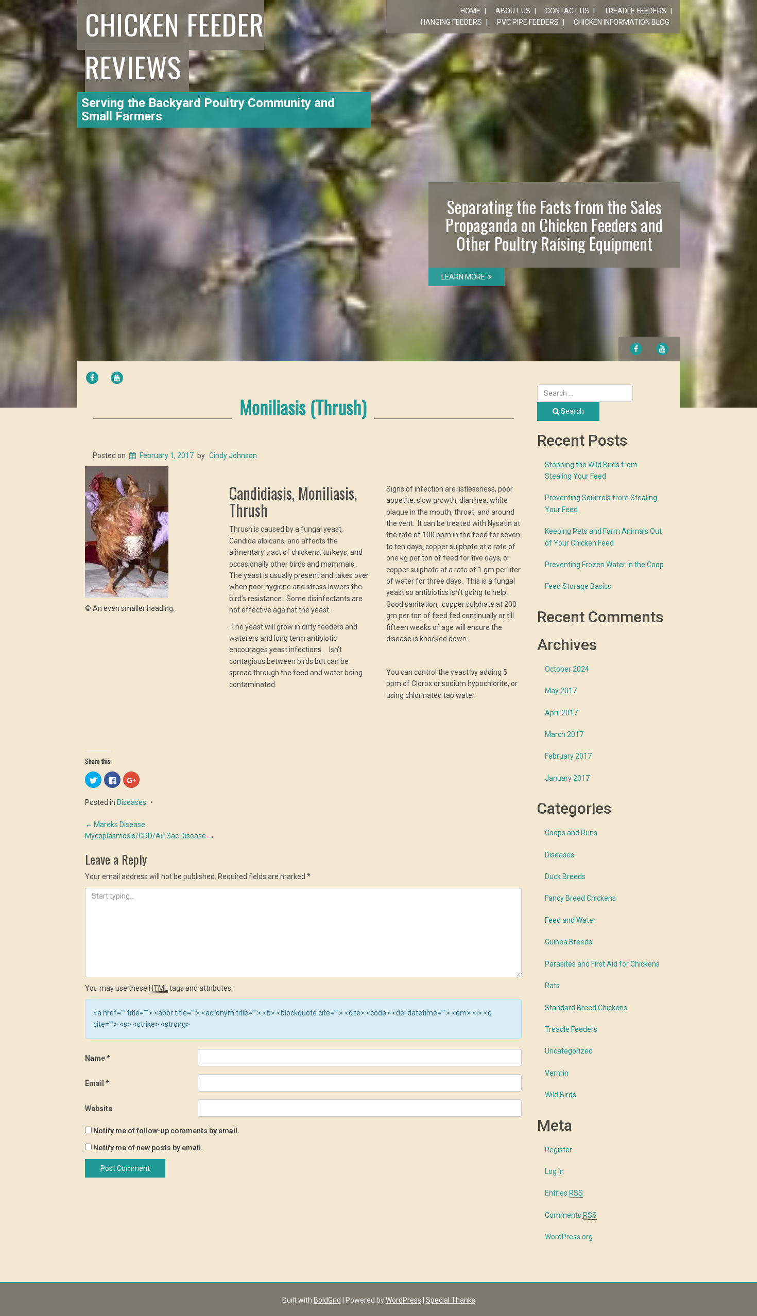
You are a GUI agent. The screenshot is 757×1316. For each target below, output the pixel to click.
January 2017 (567, 778)
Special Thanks (450, 1300)
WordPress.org (569, 1237)
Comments (571, 1215)
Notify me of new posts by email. (148, 1148)
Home (470, 11)
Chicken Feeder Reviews (174, 45)
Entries (564, 1193)
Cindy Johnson (233, 455)
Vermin (557, 1073)
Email (97, 1083)
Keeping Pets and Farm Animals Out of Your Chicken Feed (603, 537)
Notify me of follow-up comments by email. (166, 1131)
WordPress (403, 1300)
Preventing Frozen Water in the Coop (604, 564)
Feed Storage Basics (578, 586)
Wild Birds (560, 1095)
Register (558, 1150)
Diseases (131, 802)
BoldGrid (327, 1300)
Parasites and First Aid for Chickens (602, 964)
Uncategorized (569, 1051)
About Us (512, 11)
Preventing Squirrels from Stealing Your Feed (601, 503)
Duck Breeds (565, 876)
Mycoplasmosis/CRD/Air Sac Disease (150, 836)
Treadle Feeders (635, 11)
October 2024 (567, 669)
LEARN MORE (463, 277)
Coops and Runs (571, 833)
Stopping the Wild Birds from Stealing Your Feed (591, 470)
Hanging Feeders (451, 22)
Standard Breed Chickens (586, 1008)
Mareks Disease (115, 824)
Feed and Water (570, 920)
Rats (552, 985)
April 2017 (561, 713)
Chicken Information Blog (621, 22)
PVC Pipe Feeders (528, 22)
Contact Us (567, 11)
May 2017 (561, 691)
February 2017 (568, 756)
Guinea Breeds (568, 942)
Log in (554, 1171)
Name (97, 1058)
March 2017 (564, 734)
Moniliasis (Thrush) (303, 406)
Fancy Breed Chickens (580, 898)
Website (98, 1108)
